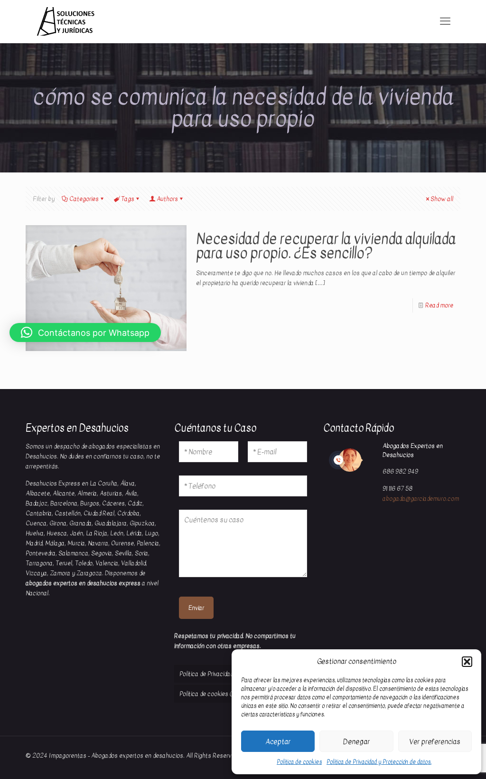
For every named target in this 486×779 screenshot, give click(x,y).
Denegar (356, 741)
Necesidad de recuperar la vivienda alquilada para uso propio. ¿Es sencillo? (326, 246)
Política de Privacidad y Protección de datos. (379, 762)
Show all (441, 198)
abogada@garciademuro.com (421, 498)
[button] (467, 661)
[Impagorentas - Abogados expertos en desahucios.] (65, 21)
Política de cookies (299, 762)
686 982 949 (400, 471)
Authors (167, 198)
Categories (84, 198)
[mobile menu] (445, 21)
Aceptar (277, 741)
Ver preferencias (434, 741)
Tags (127, 198)
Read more (439, 305)
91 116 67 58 (397, 488)
